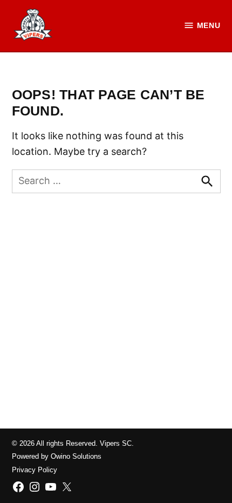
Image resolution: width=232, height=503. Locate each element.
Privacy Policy (34, 470)
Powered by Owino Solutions (56, 456)
